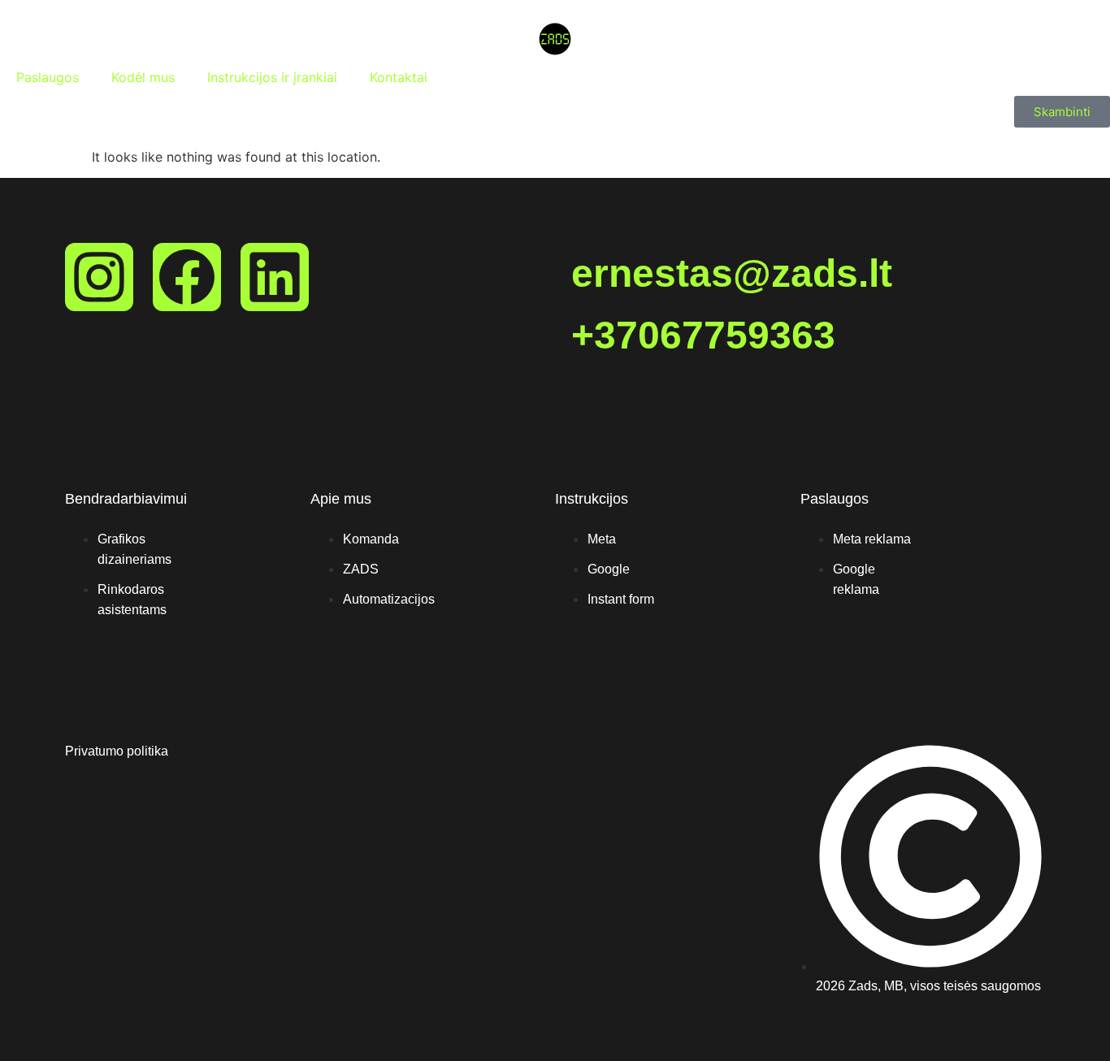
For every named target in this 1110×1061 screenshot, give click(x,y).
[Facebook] (187, 277)
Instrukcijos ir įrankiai (272, 77)
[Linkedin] (275, 277)
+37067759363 (703, 335)
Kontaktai (398, 77)
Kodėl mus (143, 77)
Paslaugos (47, 77)
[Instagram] (99, 277)
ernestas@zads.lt (731, 273)
